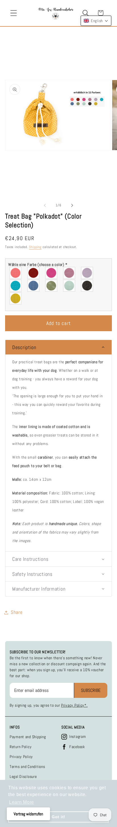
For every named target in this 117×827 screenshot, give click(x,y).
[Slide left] (45, 205)
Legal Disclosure (23, 776)
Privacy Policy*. (74, 705)
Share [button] (17, 612)
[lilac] (87, 273)
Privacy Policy (21, 756)
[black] (87, 286)
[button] (13, 12)
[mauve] (69, 273)
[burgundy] (33, 273)
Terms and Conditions (27, 766)
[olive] (51, 286)
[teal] (15, 286)
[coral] (15, 273)
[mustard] (15, 298)
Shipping (35, 247)
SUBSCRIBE (91, 690)
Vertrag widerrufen (28, 813)
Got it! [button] (58, 817)
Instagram (77, 736)
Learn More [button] (21, 802)
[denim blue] (33, 286)
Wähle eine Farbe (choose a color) (38, 264)
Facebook (77, 746)
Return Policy (21, 746)
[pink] (51, 273)
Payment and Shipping (28, 736)
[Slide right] (72, 205)
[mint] (69, 286)
